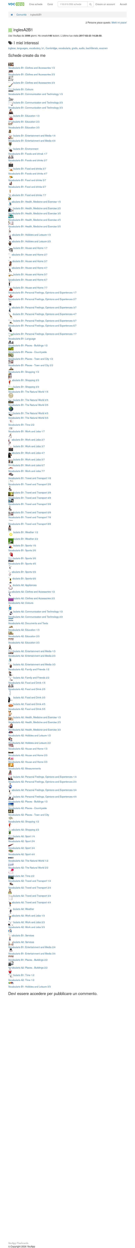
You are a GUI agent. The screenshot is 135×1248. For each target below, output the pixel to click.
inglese (12, 48)
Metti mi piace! (119, 22)
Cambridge (51, 48)
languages (22, 48)
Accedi (123, 4)
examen (103, 48)
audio (82, 48)
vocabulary (34, 48)
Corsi (50, 4)
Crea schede (35, 4)
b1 (43, 48)
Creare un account (105, 4)
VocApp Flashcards (18, 1243)
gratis (75, 48)
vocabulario (64, 48)
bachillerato (92, 48)
